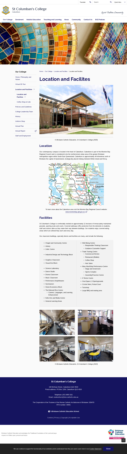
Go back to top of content (123, 440)
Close (108, 449)
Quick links (117, 2)
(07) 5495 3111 (67, 395)
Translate (82, 2)
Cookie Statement (95, 449)
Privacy (57, 418)
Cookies (50, 418)
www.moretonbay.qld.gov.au (75, 212)
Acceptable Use (74, 418)
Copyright (64, 418)
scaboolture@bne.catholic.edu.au (66, 397)
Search (111, 2)
